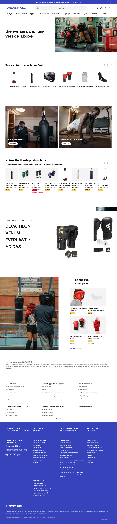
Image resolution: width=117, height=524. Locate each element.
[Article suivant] (109, 65)
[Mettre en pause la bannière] (107, 2)
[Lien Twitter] (10, 454)
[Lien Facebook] (6, 454)
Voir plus (58, 418)
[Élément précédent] (104, 65)
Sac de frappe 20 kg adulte (91, 184)
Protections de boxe (49, 86)
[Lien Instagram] (18, 454)
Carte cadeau (105, 14)
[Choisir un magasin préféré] (97, 8)
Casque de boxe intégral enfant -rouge (78, 310)
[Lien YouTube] (14, 454)
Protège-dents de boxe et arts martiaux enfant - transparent (96, 310)
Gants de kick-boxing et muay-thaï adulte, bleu (51, 184)
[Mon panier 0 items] (109, 8)
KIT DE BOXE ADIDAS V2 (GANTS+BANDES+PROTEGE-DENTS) (38, 184)
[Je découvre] (31, 127)
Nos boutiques (14, 86)
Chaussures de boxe (102, 86)
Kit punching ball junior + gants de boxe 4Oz (64, 184)
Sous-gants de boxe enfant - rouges (95, 337)
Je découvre (13, 143)
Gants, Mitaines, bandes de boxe (67, 87)
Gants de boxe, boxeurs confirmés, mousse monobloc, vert (24, 184)
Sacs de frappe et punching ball (31, 87)
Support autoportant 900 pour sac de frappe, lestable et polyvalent (104, 184)
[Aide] (101, 8)
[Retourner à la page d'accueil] (16, 8)
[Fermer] (110, 2)
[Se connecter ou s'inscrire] (105, 8)
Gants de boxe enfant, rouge (78, 337)
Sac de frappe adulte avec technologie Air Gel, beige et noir (78, 184)
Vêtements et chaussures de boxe (85, 87)
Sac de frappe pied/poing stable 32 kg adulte (11, 184)
